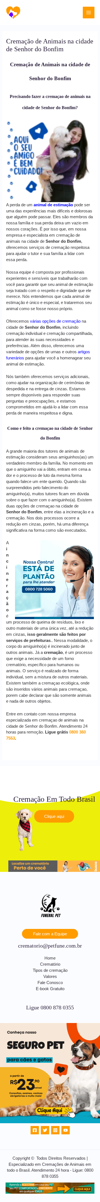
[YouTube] (65, 1130)
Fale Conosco (50, 982)
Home (50, 958)
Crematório (50, 964)
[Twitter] (45, 1130)
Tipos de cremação (50, 970)
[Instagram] (55, 1130)
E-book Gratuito (50, 989)
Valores (50, 976)
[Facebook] (35, 1130)
